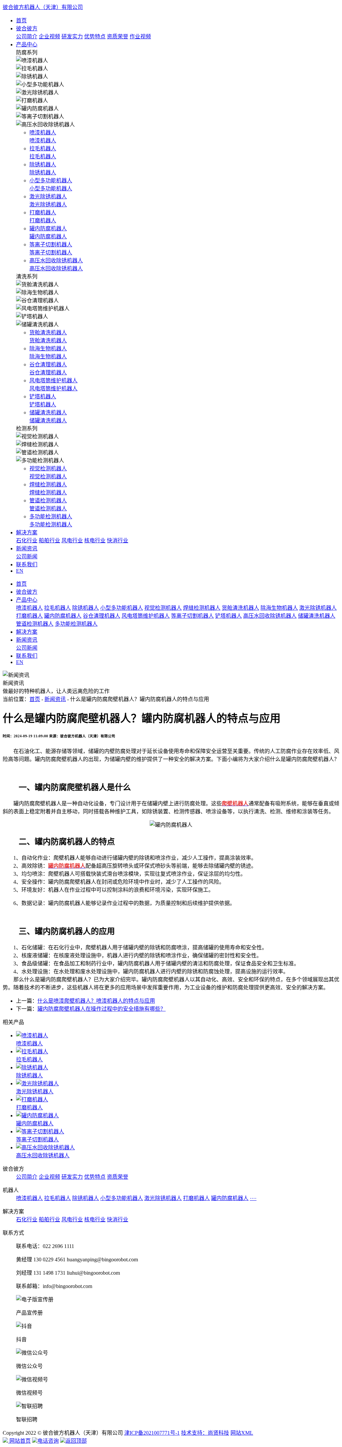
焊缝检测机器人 (201, 608)
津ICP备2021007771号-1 (152, 1433)
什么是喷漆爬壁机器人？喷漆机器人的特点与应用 (96, 1001)
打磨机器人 (29, 616)
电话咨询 (48, 1441)
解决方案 (26, 532)
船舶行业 (49, 540)
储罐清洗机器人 (316, 616)
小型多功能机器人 (121, 608)
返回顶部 (76, 1441)
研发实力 (72, 36)
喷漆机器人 (29, 608)
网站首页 (19, 1441)
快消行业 (117, 540)
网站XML (241, 1433)
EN (19, 571)
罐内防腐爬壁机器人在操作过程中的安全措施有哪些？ (101, 1009)
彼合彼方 (26, 28)
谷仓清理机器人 (101, 616)
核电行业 (95, 540)
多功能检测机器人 (76, 624)
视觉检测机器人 (163, 608)
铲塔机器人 (228, 616)
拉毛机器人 (57, 608)
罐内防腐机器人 (62, 616)
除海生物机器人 (279, 608)
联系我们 (26, 564)
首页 (21, 20)
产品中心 (26, 44)
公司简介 (26, 36)
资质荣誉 (117, 36)
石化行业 (26, 540)
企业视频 (49, 36)
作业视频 (140, 36)
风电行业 (72, 540)
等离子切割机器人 (192, 616)
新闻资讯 (26, 548)
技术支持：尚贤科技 (205, 1433)
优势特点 (95, 36)
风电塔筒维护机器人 (146, 616)
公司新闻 (26, 556)
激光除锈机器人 (318, 608)
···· (253, 1198)
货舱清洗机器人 (240, 608)
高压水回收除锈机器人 (270, 616)
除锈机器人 (85, 608)
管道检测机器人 (34, 624)
